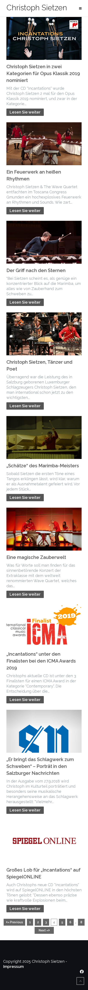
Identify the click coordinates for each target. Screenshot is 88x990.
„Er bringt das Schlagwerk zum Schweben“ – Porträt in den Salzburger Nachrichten (40, 766)
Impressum (13, 966)
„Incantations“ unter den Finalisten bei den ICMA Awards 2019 (41, 661)
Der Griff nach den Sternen (36, 270)
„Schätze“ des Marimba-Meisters (42, 465)
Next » (43, 930)
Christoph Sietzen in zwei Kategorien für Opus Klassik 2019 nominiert (43, 73)
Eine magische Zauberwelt (36, 557)
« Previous (15, 922)
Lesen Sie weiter (25, 112)
